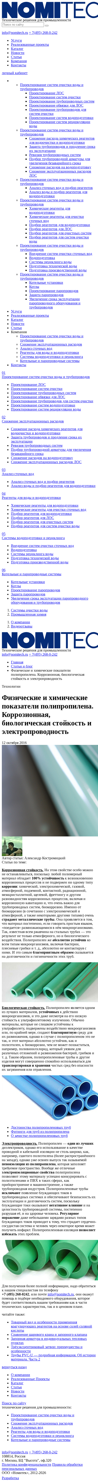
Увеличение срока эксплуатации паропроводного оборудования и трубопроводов (54, 303)
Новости (17, 53)
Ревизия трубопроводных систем (55, 155)
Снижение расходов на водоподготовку (60, 167)
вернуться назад (14, 1367)
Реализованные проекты (30, 44)
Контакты (18, 65)
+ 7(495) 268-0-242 (43, 33)
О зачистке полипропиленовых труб (39, 1136)
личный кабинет (15, 73)
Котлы (34, 287)
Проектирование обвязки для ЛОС (56, 105)
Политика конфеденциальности (26, 1464)
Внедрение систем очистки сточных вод (60, 254)
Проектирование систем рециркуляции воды (46, 409)
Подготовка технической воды (53, 266)
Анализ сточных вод (36, 348)
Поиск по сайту (14, 1403)
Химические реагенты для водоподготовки (49, 210)
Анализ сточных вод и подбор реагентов (61, 188)
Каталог (17, 49)
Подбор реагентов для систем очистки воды (45, 526)
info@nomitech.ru (15, 33)
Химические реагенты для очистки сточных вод (48, 509)
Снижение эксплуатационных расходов (51, 344)
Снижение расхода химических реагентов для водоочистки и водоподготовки (62, 140)
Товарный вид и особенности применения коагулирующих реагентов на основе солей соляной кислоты (51, 1326)
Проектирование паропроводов (53, 291)
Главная (17, 662)
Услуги (16, 40)
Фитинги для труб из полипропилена (40, 1131)
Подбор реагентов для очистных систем (60, 233)
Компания (19, 61)
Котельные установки (46, 282)
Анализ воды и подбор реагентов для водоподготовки (53, 486)
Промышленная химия (28, 614)
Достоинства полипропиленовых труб (41, 1127)
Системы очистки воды (29, 610)
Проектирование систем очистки (55, 97)
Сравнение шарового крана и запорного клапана (49, 1334)
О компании (20, 622)
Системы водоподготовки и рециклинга (51, 357)
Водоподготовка (42, 258)
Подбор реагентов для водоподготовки (59, 225)
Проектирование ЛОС (46, 93)
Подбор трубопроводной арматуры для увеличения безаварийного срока (59, 161)
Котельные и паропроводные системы (50, 361)
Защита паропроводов (46, 295)
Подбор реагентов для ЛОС (50, 229)
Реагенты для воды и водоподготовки (49, 352)
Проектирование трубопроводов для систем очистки (52, 401)
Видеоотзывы (21, 626)
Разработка (10, 1478)
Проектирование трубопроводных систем (61, 101)
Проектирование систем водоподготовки (61, 118)
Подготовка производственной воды (58, 270)
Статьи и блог (22, 666)
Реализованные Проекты (30, 1379)
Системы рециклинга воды (50, 262)
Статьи (16, 57)
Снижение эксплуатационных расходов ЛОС (46, 462)
